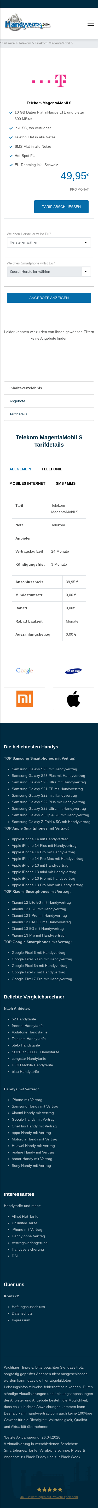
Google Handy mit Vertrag (33, 1119)
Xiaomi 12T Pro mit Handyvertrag (39, 915)
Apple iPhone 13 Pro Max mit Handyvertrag (47, 885)
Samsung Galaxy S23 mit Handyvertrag (44, 769)
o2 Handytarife (24, 1019)
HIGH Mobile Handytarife (32, 1065)
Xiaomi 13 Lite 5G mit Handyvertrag (41, 922)
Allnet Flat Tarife (25, 1216)
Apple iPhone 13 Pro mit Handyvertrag (43, 878)
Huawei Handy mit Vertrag (33, 1146)
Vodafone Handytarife (30, 1032)
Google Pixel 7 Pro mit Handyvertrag (42, 979)
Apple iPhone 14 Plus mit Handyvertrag (44, 845)
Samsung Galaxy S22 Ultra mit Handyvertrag (49, 808)
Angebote (17, 401)
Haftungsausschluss (28, 1307)
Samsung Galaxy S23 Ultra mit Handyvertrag (49, 782)
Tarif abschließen (61, 207)
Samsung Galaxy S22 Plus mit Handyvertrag (48, 802)
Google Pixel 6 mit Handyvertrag (38, 952)
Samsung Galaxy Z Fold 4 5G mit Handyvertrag (51, 822)
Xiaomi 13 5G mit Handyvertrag (38, 928)
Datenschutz (22, 1313)
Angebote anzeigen (49, 298)
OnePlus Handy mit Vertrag (34, 1126)
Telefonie (52, 469)
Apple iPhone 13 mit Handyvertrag (40, 865)
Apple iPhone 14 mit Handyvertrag (40, 839)
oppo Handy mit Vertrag (31, 1133)
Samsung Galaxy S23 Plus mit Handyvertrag (48, 775)
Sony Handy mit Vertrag (31, 1165)
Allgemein (20, 469)
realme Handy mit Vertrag (33, 1152)
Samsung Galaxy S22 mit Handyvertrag (44, 795)
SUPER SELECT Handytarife (35, 1052)
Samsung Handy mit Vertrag (35, 1106)
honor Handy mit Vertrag (32, 1159)
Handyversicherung (28, 1249)
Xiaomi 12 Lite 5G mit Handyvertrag (41, 902)
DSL (15, 1256)
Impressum (21, 1320)
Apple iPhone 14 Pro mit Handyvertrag (43, 852)
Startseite (7, 43)
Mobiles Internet (27, 483)
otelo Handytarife (26, 1045)
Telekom (24, 43)
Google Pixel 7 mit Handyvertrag (38, 972)
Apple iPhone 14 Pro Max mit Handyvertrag (47, 858)
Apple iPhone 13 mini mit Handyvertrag (44, 872)
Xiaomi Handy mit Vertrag (33, 1113)
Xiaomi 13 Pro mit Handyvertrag (38, 935)
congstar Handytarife (29, 1058)
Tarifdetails (18, 414)
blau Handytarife (25, 1071)
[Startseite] (27, 22)
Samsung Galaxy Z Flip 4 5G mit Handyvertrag (50, 815)
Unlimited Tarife (24, 1223)
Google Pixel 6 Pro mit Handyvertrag (42, 959)
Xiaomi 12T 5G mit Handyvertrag (39, 909)
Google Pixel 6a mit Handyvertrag (39, 965)
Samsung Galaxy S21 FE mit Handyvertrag (47, 789)
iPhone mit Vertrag (27, 1100)
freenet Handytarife (28, 1026)
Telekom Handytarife (29, 1039)
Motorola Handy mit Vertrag (34, 1139)
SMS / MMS (66, 483)
